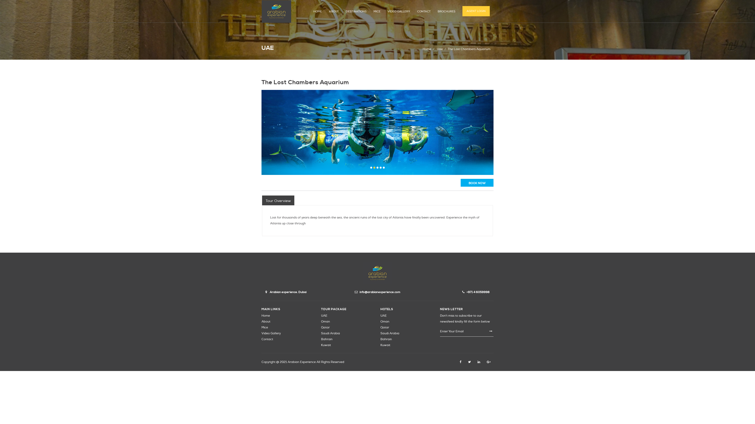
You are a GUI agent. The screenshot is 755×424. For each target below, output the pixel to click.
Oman (325, 321)
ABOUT (334, 11)
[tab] (278, 200)
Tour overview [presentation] (278, 201)
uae (440, 49)
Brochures (446, 11)
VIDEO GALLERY (399, 11)
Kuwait (326, 345)
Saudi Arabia (330, 333)
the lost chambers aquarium (469, 49)
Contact (267, 339)
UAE (324, 316)
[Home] (276, 11)
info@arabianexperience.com (380, 292)
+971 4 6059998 (478, 292)
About (265, 321)
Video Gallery (271, 333)
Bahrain (326, 339)
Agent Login (476, 11)
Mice (264, 327)
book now (477, 183)
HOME (317, 11)
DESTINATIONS (356, 11)
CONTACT (424, 11)
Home (427, 49)
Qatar (325, 327)
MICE (377, 11)
